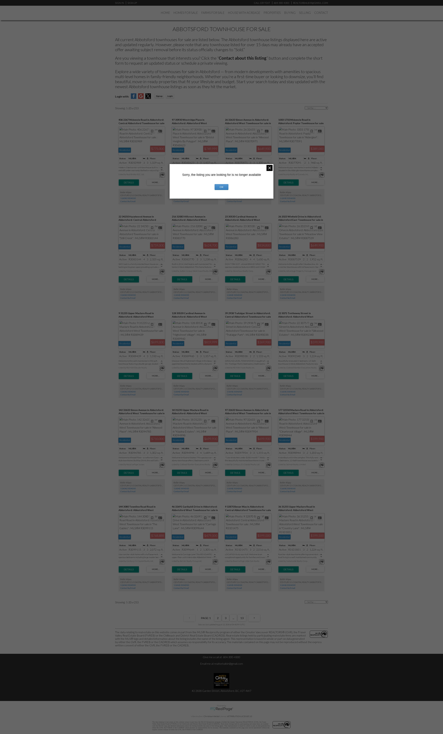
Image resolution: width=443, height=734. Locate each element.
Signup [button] (159, 96)
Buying (290, 13)
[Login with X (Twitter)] (148, 97)
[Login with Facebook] (133, 97)
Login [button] (170, 96)
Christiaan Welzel (211, 716)
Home (165, 13)
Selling (305, 13)
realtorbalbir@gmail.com (228, 663)
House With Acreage (244, 13)
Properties (272, 13)
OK (221, 186)
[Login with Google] (141, 97)
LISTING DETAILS (129, 182)
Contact (321, 13)
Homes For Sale (185, 13)
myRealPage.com (221, 709)
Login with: (122, 96)
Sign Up (132, 2)
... (233, 618)
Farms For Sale (212, 13)
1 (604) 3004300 (128, 198)
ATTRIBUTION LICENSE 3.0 (239, 716)
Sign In (119, 2)
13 (241, 618)
